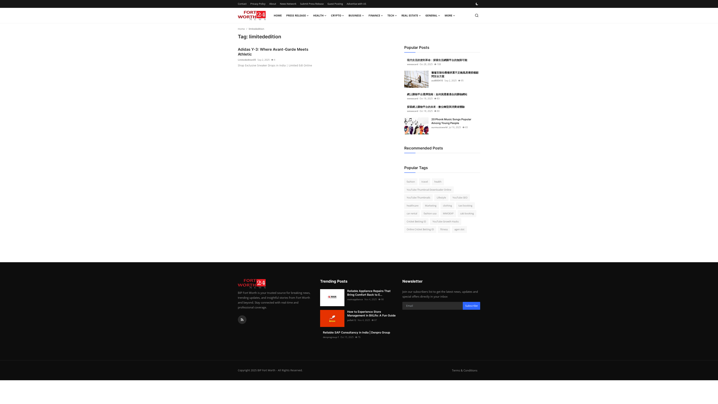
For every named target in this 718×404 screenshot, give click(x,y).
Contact (242, 3)
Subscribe (471, 305)
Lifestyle (441, 197)
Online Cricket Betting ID (420, 229)
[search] (476, 15)
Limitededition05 (247, 59)
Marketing (430, 205)
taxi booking (465, 205)
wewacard (412, 64)
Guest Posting (335, 3)
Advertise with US (356, 3)
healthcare (412, 205)
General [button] (431, 15)
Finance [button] (374, 15)
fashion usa (430, 213)
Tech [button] (390, 15)
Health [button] (318, 15)
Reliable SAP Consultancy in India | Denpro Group (356, 332)
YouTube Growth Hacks (445, 221)
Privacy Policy (258, 3)
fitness (444, 229)
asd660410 (437, 80)
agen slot (459, 229)
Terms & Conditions (464, 370)
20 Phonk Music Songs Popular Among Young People (451, 121)
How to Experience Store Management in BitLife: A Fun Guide (371, 313)
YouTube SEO (459, 197)
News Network (288, 3)
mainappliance (355, 299)
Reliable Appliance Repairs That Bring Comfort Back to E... (369, 292)
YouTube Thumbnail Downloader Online (429, 189)
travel (424, 181)
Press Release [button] (296, 15)
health (437, 181)
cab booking (467, 213)
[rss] (242, 319)
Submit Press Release (312, 3)
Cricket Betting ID (416, 221)
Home (278, 15)
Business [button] (355, 15)
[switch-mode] (477, 4)
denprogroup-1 (331, 337)
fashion (411, 181)
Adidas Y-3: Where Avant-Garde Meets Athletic (273, 51)
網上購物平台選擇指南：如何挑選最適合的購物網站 (437, 94)
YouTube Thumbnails (418, 197)
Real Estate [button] (409, 15)
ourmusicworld (439, 127)
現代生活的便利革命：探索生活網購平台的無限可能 (437, 60)
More (448, 15)
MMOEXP (448, 213)
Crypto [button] (336, 15)
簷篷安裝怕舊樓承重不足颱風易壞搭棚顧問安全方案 (454, 74)
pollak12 (351, 320)
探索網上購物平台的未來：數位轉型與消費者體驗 (436, 106)
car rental (412, 213)
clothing (447, 205)
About (272, 3)
